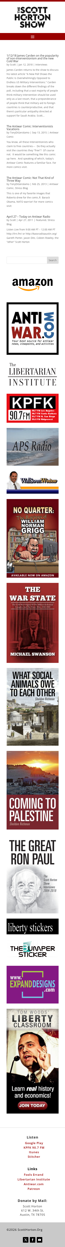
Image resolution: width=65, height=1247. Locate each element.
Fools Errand (34, 1175)
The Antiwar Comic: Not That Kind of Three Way (30, 179)
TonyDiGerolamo (19, 132)
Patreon (34, 1189)
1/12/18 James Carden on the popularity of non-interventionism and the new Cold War (33, 58)
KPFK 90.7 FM (34, 1148)
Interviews (41, 64)
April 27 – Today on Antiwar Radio (28, 217)
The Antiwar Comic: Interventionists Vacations (30, 127)
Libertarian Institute (34, 1179)
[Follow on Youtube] (39, 1240)
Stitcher (34, 1157)
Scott (13, 64)
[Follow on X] (25, 1240)
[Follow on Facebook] (32, 1240)
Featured (41, 220)
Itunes (34, 1152)
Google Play (34, 1143)
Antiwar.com (34, 1184)
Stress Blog (21, 188)
